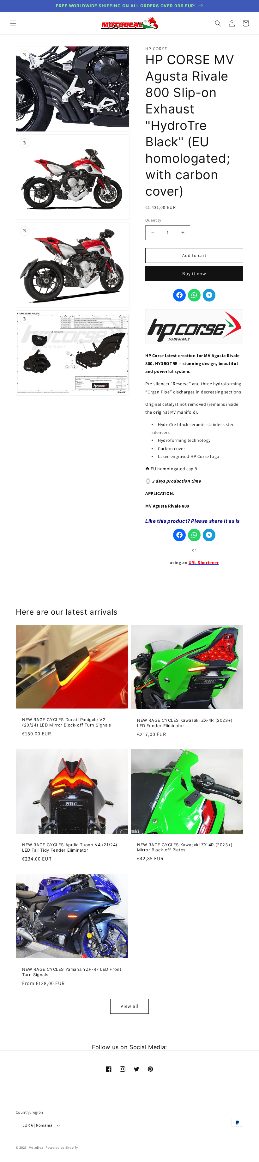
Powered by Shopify (61, 1147)
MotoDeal (37, 1147)
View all (130, 1006)
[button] (13, 23)
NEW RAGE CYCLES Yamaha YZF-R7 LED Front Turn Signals (71, 972)
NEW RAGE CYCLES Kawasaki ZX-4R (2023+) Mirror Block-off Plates (185, 847)
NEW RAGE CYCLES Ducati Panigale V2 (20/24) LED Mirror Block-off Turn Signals (66, 722)
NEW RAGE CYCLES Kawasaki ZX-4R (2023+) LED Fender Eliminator (185, 723)
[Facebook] (179, 295)
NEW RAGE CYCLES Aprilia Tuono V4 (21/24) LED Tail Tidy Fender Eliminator (69, 847)
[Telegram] (209, 295)
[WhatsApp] (194, 295)
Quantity (153, 220)
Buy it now (194, 274)
